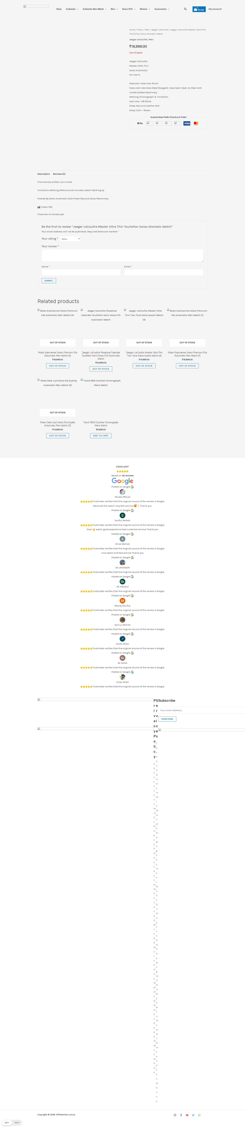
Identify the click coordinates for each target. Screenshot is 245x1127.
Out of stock (57, 366)
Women (143, 9)
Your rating (50, 238)
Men (113, 9)
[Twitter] (193, 1115)
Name (46, 266)
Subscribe (167, 719)
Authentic (71, 9)
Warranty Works (155, 1000)
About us (154, 777)
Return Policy (155, 960)
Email (128, 266)
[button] (77, 9)
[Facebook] (181, 1115)
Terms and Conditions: (157, 1069)
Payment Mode (157, 877)
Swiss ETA (127, 9)
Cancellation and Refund (155, 902)
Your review (50, 246)
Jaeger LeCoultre (159, 29)
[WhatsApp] (199, 1115)
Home (132, 29)
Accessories (160, 9)
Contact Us (155, 808)
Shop (59, 9)
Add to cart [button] (101, 435)
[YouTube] (187, 1115)
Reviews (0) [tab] (59, 173)
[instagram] (175, 1115)
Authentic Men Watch (93, 9)
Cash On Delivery (157, 766)
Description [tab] (43, 173)
